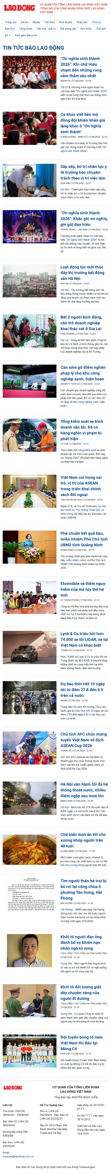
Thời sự (96, 22)
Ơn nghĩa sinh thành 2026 (91, 91)
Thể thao (49, 22)
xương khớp (77, 865)
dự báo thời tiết (80, 710)
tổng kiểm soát (87, 450)
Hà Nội (65, 189)
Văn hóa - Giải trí (46, 28)
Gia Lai (64, 340)
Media (36, 22)
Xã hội (24, 22)
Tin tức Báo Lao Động (33, 48)
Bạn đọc (10, 28)
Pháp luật (81, 22)
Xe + (7, 35)
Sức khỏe (86, 28)
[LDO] (29, 73)
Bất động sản (68, 28)
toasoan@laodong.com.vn (18, 1156)
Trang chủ (11, 22)
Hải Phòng (67, 909)
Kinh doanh (65, 22)
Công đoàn (25, 28)
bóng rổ (77, 1060)
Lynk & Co (84, 656)
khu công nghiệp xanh (85, 402)
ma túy (70, 614)
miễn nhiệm (72, 560)
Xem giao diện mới (26, 35)
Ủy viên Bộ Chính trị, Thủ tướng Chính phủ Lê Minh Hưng (83, 510)
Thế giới (101, 28)
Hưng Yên (66, 963)
